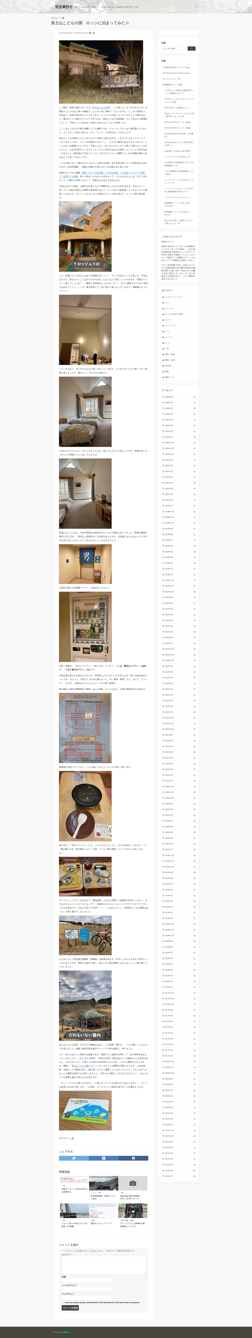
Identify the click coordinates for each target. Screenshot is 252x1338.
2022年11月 (180, 654)
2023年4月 (180, 626)
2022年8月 (180, 672)
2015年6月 (180, 1147)
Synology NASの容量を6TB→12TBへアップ (130, 1197)
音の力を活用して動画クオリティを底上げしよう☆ (179, 222)
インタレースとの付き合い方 (177, 156)
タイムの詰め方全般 (174, 314)
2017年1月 (180, 1056)
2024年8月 (180, 534)
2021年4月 (180, 763)
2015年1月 (180, 1176)
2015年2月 (180, 1170)
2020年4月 (180, 832)
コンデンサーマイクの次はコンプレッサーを (179, 181)
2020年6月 (180, 821)
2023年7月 (180, 609)
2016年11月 (180, 1067)
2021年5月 (180, 758)
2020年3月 (180, 838)
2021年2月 (180, 775)
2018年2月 (180, 981)
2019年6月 (180, 889)
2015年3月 (180, 1164)
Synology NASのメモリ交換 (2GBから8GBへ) (179, 144)
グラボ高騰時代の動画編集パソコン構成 (179, 172)
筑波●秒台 (64, 1332)
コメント (66, 1254)
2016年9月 (180, 1079)
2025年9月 (180, 460)
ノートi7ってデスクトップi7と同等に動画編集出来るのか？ (178, 190)
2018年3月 (180, 975)
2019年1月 (180, 918)
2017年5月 (180, 1033)
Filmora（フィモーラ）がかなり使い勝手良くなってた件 (179, 115)
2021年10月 (180, 729)
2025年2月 (180, 500)
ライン (168, 331)
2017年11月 (180, 998)
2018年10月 (180, 935)
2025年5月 (180, 483)
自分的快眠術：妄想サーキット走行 (103, 1197)
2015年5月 (180, 1153)
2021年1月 (180, 780)
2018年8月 (180, 947)
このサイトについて (174, 297)
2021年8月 (180, 740)
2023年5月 (180, 620)
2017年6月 (180, 1027)
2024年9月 (180, 528)
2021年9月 (180, 735)
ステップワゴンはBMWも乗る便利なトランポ (132, 1224)
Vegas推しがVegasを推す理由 (177, 151)
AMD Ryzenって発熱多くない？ (177, 107)
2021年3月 (180, 769)
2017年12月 (180, 993)
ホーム (54, 18)
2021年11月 (180, 723)
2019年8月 (180, 878)
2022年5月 (180, 689)
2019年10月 (180, 867)
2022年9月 (180, 666)
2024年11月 (180, 517)
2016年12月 (180, 1061)
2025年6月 (180, 477)
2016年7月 (180, 1090)
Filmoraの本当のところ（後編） (178, 128)
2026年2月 (180, 431)
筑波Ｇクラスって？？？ (101, 1223)
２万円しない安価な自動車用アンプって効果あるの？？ (179, 92)
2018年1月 (180, 987)
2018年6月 (180, 958)
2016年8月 (180, 1084)
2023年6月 (180, 614)
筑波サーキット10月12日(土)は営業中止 (74, 1190)
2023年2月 (180, 637)
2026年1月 (180, 437)
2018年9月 (180, 941)
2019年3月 (180, 907)
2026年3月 (180, 425)
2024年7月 (180, 540)
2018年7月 (180, 952)
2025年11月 (180, 448)
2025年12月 (180, 442)
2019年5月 (180, 895)
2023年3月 (180, 632)
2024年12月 (180, 511)
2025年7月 (180, 471)
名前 (64, 1276)
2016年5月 (180, 1101)
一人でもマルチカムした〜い (177, 197)
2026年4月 (180, 420)
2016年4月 (180, 1107)
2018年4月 (180, 970)
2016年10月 (180, 1073)
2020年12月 (180, 786)
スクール (169, 308)
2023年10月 (180, 591)
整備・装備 (129, 1220)
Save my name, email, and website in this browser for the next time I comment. (102, 1302)
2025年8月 (180, 465)
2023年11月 (180, 586)
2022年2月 (180, 706)
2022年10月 (180, 660)
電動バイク (170, 377)
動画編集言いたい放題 (172, 84)
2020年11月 (180, 792)
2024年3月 (180, 563)
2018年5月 (180, 964)
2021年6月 (180, 752)
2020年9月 (180, 804)
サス (167, 302)
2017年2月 (180, 1050)
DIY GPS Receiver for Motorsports (176, 73)
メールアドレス (69, 1285)
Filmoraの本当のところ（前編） (178, 122)
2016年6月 (180, 1096)
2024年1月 (180, 574)
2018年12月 (180, 924)
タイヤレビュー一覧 (171, 79)
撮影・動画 (170, 354)
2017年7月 (180, 1021)
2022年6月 (180, 683)
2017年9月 (180, 1010)
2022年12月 (180, 649)
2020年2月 (180, 843)
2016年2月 (180, 1119)
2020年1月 (180, 849)
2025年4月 (180, 488)
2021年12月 (180, 717)
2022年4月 (180, 695)
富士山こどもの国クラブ (83, 1065)
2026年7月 (180, 402)
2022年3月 (180, 700)
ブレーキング (171, 325)
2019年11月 (180, 861)
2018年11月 (180, 930)
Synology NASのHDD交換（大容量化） (178, 135)
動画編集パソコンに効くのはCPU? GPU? (177, 204)
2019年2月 (180, 912)
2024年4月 (180, 557)
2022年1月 (180, 712)
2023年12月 (180, 580)
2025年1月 (180, 505)
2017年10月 (180, 1004)
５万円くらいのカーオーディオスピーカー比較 (179, 100)
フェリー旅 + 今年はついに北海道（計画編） (74, 1224)
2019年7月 (180, 884)
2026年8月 (180, 397)
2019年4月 (180, 901)
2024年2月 (180, 568)
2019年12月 (180, 855)
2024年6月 (180, 546)
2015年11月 (180, 1130)
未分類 (168, 365)
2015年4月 (180, 1159)
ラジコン (169, 337)
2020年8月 (180, 809)
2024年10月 (180, 523)
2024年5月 (180, 551)
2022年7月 (180, 677)
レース (93, 1193)
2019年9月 (180, 872)
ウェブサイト (68, 1293)
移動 (167, 371)
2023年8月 (180, 603)
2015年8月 (180, 1142)
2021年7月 (180, 746)
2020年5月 (180, 826)
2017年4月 (180, 1038)
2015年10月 (180, 1136)
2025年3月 (180, 494)
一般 (62, 18)
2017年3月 (180, 1044)
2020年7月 (180, 815)
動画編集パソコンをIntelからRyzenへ (177, 213)
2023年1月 (180, 643)
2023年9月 (180, 597)
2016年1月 (180, 1124)
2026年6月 (180, 408)
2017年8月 (180, 1015)
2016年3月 (180, 1113)
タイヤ (168, 320)
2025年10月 (180, 454)
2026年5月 (180, 414)
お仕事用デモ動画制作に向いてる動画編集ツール (179, 164)
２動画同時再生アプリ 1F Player (176, 67)
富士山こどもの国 (101, 107)
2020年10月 (180, 798)
